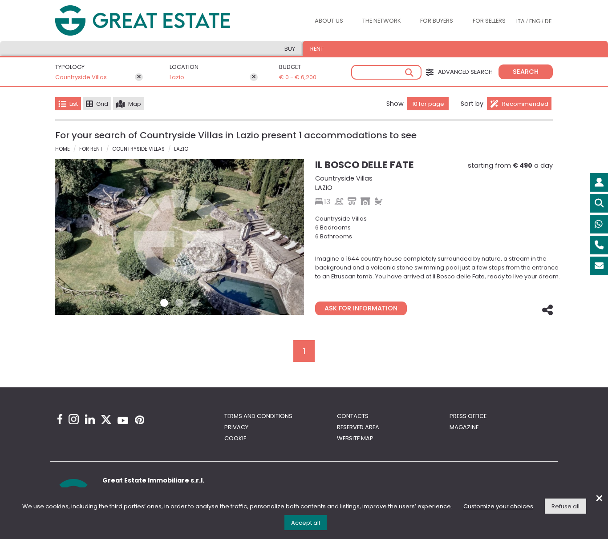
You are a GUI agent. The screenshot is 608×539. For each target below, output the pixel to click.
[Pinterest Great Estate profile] (139, 419)
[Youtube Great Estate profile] (122, 420)
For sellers (489, 20)
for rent (91, 149)
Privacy (236, 427)
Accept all (305, 523)
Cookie (235, 438)
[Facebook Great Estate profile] (60, 419)
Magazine (464, 427)
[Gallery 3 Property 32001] (195, 302)
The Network (381, 20)
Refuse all (565, 506)
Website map (355, 438)
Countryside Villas (81, 77)
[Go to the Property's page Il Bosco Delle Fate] (179, 237)
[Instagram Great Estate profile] (73, 419)
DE (548, 21)
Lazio (177, 77)
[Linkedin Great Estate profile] (90, 419)
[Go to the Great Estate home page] (160, 21)
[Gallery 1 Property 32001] (164, 302)
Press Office (468, 416)
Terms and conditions (258, 416)
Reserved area (358, 427)
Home (62, 149)
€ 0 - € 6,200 (297, 77)
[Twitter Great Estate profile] (106, 419)
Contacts (353, 416)
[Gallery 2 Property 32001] (179, 302)
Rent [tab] (317, 48)
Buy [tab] (289, 48)
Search (526, 71)
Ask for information (360, 308)
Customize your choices (498, 506)
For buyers (436, 20)
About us (329, 20)
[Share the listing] (546, 311)
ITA (520, 21)
